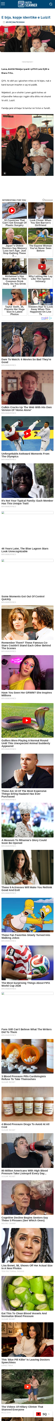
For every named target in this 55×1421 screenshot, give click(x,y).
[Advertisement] (27, 190)
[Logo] (27, 4)
